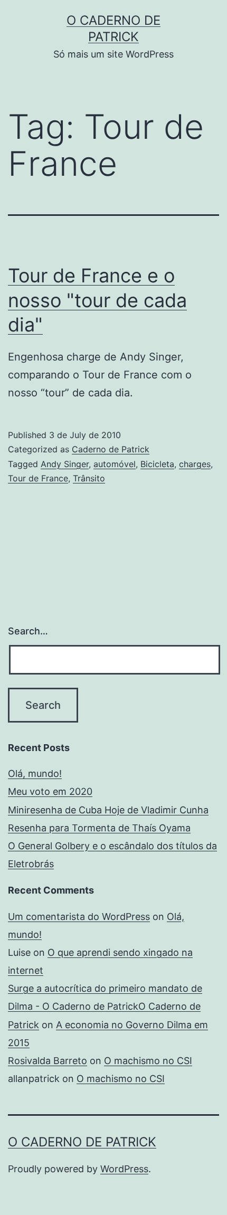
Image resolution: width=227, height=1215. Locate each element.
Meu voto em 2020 (50, 791)
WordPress (124, 1168)
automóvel (114, 464)
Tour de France (38, 478)
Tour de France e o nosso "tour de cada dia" (97, 300)
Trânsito (89, 478)
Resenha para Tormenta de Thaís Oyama (99, 827)
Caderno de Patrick (110, 449)
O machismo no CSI (148, 1060)
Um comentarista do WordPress (79, 916)
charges (195, 464)
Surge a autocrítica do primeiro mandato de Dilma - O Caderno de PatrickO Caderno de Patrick (105, 1006)
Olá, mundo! (35, 773)
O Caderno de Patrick (82, 1142)
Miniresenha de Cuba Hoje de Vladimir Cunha (108, 809)
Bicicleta (157, 464)
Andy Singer (65, 464)
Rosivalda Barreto (47, 1060)
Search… (28, 631)
